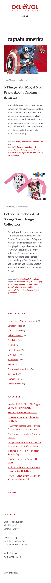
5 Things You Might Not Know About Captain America (23, 92)
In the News (13, 360)
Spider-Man (12, 293)
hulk (38, 287)
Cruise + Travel (14, 331)
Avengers (20, 147)
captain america (31, 147)
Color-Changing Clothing (22, 284)
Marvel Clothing (36, 153)
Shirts (36, 290)
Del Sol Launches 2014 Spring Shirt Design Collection (21, 219)
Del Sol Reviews (15, 335)
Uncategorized (14, 384)
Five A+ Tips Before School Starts (22, 413)
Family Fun (13, 340)
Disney (35, 284)
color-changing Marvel (21, 153)
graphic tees (31, 287)
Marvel (19, 290)
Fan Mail (11, 345)
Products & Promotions (30, 142)
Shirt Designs (28, 290)
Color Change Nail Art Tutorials (22, 321)
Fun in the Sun (14, 350)
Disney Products (14, 287)
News (18, 142)
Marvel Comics (13, 155)
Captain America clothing (17, 150)
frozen (23, 287)
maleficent (12, 290)
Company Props (15, 326)
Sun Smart (12, 374)
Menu (25, 16)
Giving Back (13, 355)
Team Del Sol (13, 379)
